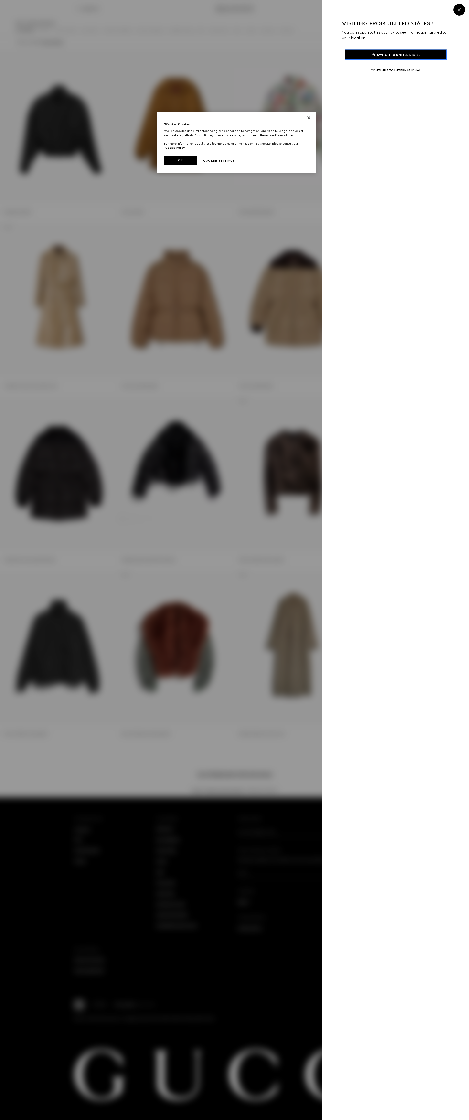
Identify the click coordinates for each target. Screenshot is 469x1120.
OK (180, 160)
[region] (236, 142)
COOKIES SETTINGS (218, 160)
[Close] (459, 10)
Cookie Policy (175, 147)
